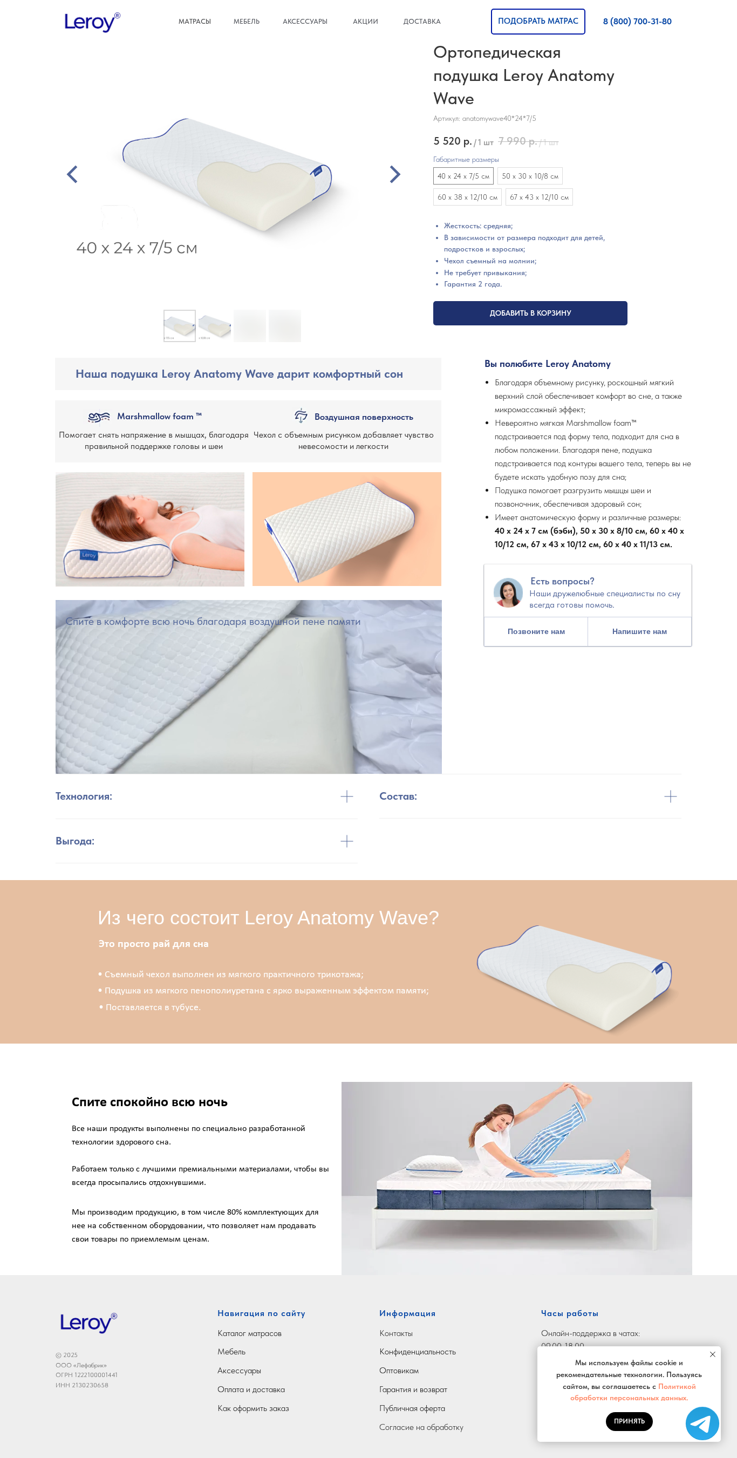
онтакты (399, 1333)
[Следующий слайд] (395, 174)
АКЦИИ (365, 21)
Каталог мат (239, 1333)
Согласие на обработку (421, 1427)
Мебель (231, 1351)
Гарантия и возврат (413, 1389)
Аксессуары (239, 1370)
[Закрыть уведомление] (712, 1354)
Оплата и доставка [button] (251, 1389)
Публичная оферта (412, 1408)
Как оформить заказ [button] (253, 1408)
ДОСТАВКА (422, 21)
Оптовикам (399, 1370)
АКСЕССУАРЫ (305, 21)
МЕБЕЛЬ (247, 21)
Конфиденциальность (417, 1351)
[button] (538, 22)
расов (271, 1333)
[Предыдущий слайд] (72, 174)
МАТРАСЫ (195, 21)
